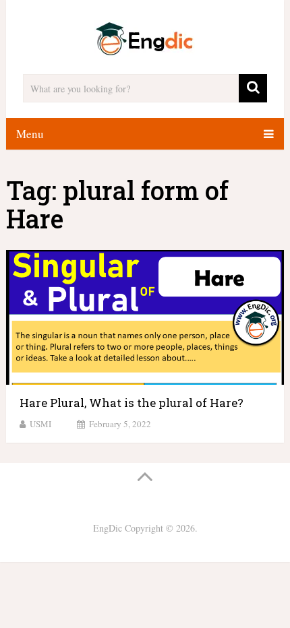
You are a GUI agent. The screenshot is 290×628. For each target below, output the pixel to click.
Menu (30, 134)
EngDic (107, 528)
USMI (40, 424)
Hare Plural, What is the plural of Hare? (131, 402)
